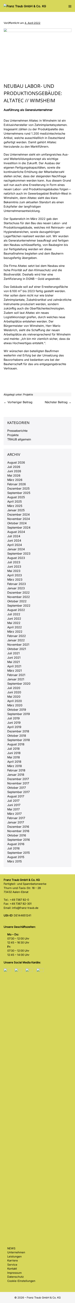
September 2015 (18, 852)
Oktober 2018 (16, 735)
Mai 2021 (13, 662)
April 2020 (14, 701)
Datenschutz (15, 1276)
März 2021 (14, 670)
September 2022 (18, 605)
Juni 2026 (14, 471)
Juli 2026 (13, 467)
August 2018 (15, 744)
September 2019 (18, 714)
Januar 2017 (15, 822)
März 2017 (14, 813)
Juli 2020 (13, 688)
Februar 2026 (16, 484)
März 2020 (14, 705)
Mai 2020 (13, 696)
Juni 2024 (14, 540)
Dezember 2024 (18, 514)
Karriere (12, 1260)
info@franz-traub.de (25, 908)
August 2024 (16, 532)
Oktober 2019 (16, 709)
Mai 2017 (13, 809)
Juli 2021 (13, 653)
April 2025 (14, 501)
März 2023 (14, 579)
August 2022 (16, 610)
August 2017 (15, 796)
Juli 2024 (13, 536)
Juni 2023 (14, 566)
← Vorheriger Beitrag (18, 402)
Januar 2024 (16, 549)
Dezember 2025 (18, 488)
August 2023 (16, 558)
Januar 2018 (15, 774)
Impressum (14, 1272)
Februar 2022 (16, 636)
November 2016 (18, 831)
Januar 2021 (15, 679)
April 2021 (14, 666)
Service (12, 1264)
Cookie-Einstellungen (21, 1281)
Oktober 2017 (16, 787)
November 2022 (18, 597)
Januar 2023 (16, 588)
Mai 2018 (13, 757)
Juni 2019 (14, 722)
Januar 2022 (16, 640)
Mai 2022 (13, 623)
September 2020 (18, 683)
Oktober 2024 (17, 523)
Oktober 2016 (16, 835)
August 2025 (16, 497)
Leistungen (14, 1256)
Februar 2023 (16, 584)
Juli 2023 (13, 562)
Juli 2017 (13, 800)
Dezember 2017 (18, 779)
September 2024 (18, 527)
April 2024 (14, 545)
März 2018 (14, 766)
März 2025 (14, 506)
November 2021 (18, 644)
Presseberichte (17, 430)
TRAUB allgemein (19, 439)
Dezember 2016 (18, 826)
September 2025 (18, 493)
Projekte (28, 394)
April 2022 (14, 627)
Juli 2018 (13, 748)
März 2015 (14, 861)
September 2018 (18, 740)
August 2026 (16, 462)
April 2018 (14, 761)
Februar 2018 (16, 770)
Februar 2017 (16, 818)
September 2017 (18, 792)
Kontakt (12, 1268)
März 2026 (14, 480)
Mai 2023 (13, 571)
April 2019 (14, 727)
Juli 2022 (13, 614)
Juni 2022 (14, 618)
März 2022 (14, 631)
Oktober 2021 (16, 649)
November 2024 (18, 519)
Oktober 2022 (17, 601)
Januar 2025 (16, 510)
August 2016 (15, 844)
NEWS (11, 1248)
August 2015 (15, 857)
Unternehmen (16, 1252)
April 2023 (14, 575)
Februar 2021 (16, 675)
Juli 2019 (13, 718)
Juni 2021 (14, 657)
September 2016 (18, 839)
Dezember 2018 (18, 731)
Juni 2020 (14, 692)
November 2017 (18, 783)
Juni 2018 (14, 753)
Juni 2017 (13, 805)
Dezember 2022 (18, 592)
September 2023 (18, 553)
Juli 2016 (13, 848)
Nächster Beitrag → (58, 402)
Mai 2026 (13, 475)
